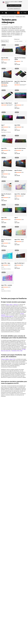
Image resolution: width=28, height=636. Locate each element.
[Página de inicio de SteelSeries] (6, 12)
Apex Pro (16, 304)
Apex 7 (11, 304)
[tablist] (15, 13)
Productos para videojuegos (8, 16)
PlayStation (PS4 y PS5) (17, 350)
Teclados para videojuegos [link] (21, 16)
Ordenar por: (17, 39)
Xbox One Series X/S (5, 350)
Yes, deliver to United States (14, 5)
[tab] (15, 13)
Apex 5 (7, 304)
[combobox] (20, 41)
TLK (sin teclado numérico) (7, 316)
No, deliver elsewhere (13, 8)
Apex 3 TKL (12, 359)
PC (22, 349)
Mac (25, 349)
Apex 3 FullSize (5, 359)
